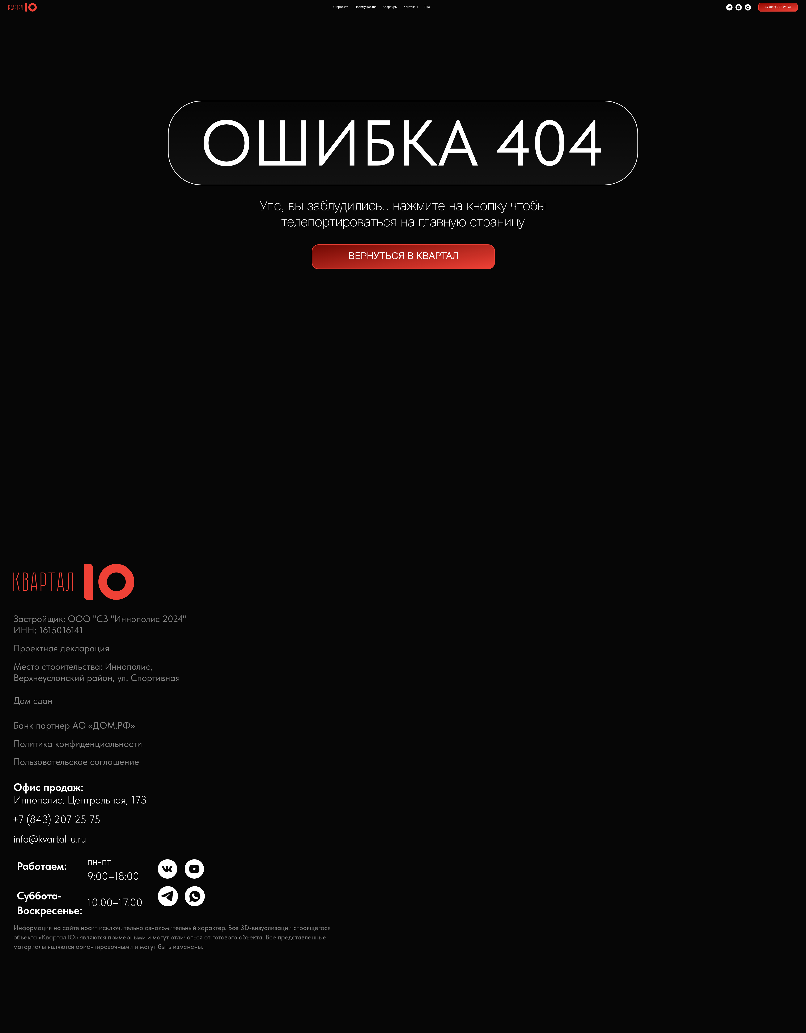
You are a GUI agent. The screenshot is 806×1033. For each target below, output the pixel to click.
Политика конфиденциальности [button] (77, 743)
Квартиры (390, 7)
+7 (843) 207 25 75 (56, 819)
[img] (168, 869)
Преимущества (366, 7)
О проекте (340, 7)
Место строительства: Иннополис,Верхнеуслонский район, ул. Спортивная (96, 672)
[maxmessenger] (748, 7)
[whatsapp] (738, 7)
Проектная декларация (61, 648)
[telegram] (729, 7)
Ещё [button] (427, 7)
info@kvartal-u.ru (49, 838)
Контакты (411, 7)
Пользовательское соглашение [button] (76, 761)
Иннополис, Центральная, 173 (80, 793)
